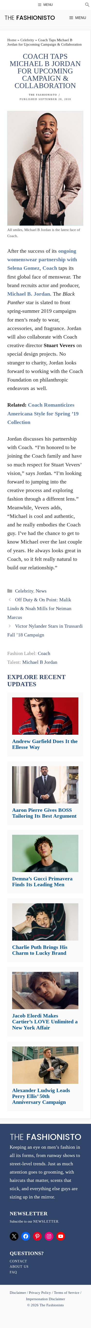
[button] (87, 5)
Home (12, 40)
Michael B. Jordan (28, 294)
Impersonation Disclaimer (45, 1299)
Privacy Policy (40, 1293)
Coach (49, 268)
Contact (18, 1261)
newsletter (45, 1221)
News (41, 591)
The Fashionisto (43, 94)
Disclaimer (18, 1293)
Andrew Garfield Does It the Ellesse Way (45, 744)
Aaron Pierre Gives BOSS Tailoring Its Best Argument (44, 813)
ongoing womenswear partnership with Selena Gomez (42, 259)
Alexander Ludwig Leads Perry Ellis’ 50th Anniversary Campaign (41, 1096)
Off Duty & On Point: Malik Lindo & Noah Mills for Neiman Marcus (39, 608)
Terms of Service (66, 1293)
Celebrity (27, 40)
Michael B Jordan (39, 662)
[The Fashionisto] (29, 18)
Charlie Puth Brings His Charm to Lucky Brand (39, 950)
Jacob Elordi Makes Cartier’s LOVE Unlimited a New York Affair (45, 1021)
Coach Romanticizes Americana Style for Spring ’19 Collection (43, 413)
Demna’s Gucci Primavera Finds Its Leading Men (42, 881)
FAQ (13, 1272)
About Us (19, 1266)
